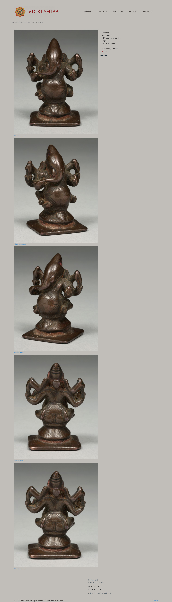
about (132, 11)
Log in (155, 600)
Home (88, 11)
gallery (102, 11)
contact (147, 11)
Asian (30, 22)
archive (118, 11)
